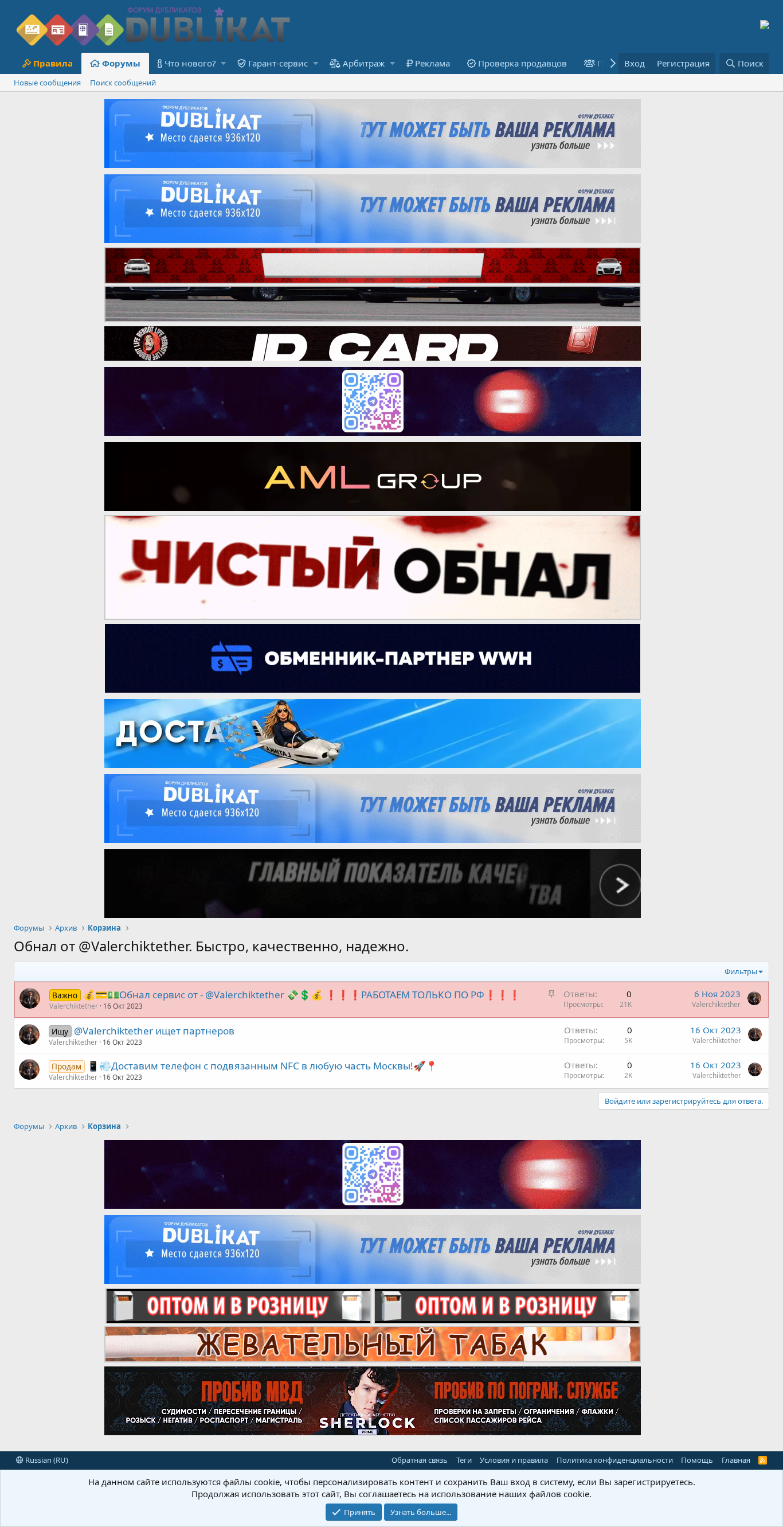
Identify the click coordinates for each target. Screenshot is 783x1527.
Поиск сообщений (123, 82)
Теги (464, 1460)
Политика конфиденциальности (615, 1460)
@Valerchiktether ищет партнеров (154, 1030)
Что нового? (190, 63)
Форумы (121, 63)
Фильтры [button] (741, 971)
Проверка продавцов (522, 63)
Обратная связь (419, 1460)
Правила (53, 63)
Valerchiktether (73, 1006)
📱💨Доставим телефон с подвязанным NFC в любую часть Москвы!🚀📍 (262, 1065)
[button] (223, 63)
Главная (736, 1460)
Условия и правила (514, 1460)
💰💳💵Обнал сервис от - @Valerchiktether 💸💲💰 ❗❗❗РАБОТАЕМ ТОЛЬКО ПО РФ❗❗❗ (301, 994)
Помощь (697, 1460)
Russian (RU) (46, 1460)
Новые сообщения (47, 82)
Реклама (432, 63)
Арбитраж (364, 63)
